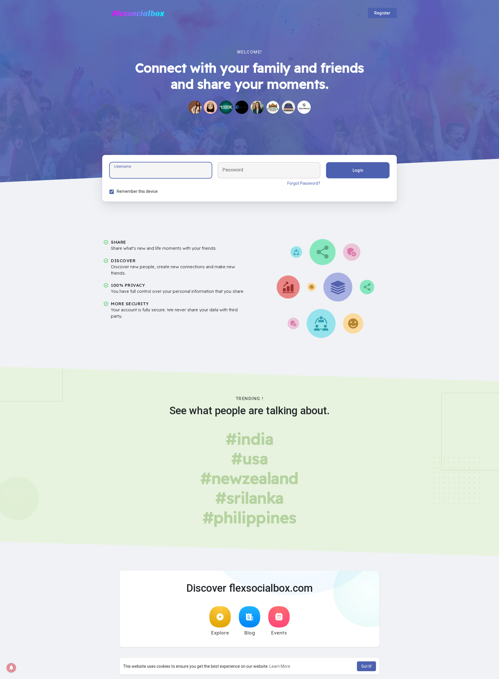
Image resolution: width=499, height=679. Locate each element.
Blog (249, 633)
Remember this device (137, 191)
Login (358, 170)
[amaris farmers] (210, 107)
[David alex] (257, 107)
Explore (220, 633)
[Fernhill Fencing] (273, 107)
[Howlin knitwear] (288, 107)
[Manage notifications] (11, 667)
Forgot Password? (303, 183)
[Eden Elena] (195, 107)
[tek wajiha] (226, 107)
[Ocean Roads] (241, 107)
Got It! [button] (366, 666)
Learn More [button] (279, 666)
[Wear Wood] (304, 107)
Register (382, 13)
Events (279, 633)
